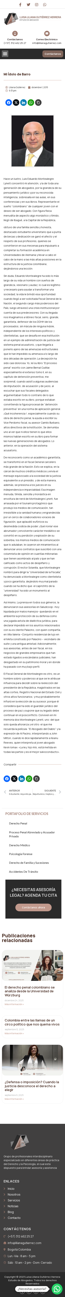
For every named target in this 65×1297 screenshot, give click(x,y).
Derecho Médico (19, 845)
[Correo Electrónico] (47, 33)
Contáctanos (15, 39)
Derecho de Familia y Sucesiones (29, 862)
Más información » (14, 1004)
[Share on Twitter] (16, 102)
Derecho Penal (18, 823)
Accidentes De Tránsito (23, 871)
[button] (5, 53)
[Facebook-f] (20, 4)
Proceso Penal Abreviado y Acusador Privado (32, 834)
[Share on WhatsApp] (31, 102)
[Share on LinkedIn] (23, 102)
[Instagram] (36, 4)
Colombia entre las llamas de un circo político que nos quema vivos (32, 1022)
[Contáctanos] (15, 33)
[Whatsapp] (44, 4)
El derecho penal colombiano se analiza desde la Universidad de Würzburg (30, 991)
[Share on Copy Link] (38, 102)
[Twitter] (28, 4)
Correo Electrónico (47, 39)
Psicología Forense (20, 854)
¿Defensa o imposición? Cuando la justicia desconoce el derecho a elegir (32, 1086)
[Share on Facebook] (8, 102)
